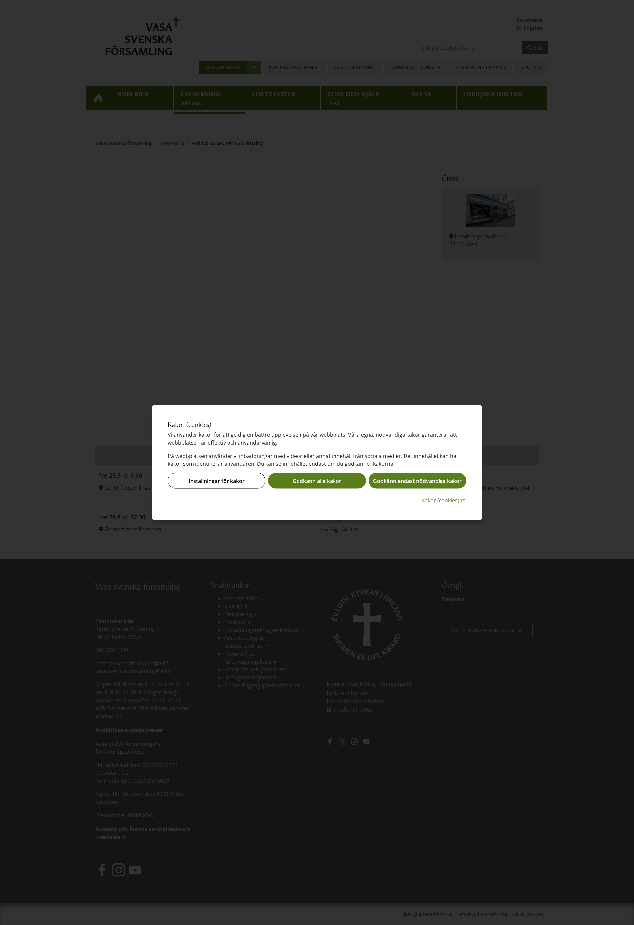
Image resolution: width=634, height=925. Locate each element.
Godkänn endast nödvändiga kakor (417, 480)
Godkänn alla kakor (317, 480)
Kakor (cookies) (443, 500)
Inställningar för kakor (217, 480)
